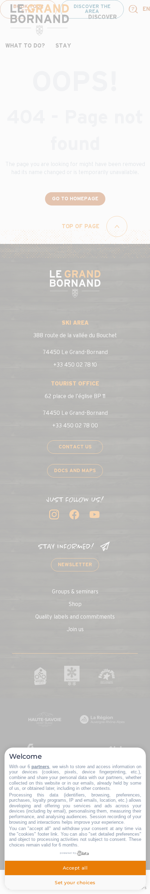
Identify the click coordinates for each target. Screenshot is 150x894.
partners (40, 766)
